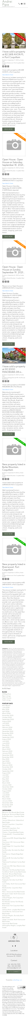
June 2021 (5, 777)
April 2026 (5, 711)
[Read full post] (14, 42)
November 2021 (7, 767)
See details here (7, 75)
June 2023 (5, 743)
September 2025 (8, 719)
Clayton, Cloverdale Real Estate (13, 832)
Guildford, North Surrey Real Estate (14, 872)
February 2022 (7, 765)
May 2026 (5, 709)
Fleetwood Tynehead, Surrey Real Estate (15, 664)
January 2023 (7, 753)
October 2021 (6, 769)
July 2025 (5, 723)
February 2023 (7, 751)
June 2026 (5, 707)
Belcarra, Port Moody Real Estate (16, 648)
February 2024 (7, 727)
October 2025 (7, 717)
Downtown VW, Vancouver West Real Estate (12, 659)
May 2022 (5, 759)
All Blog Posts (6, 694)
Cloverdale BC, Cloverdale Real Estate (14, 656)
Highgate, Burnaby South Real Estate (14, 671)
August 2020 (6, 791)
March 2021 (6, 783)
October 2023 (7, 735)
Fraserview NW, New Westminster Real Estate (12, 665)
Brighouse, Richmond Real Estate (13, 814)
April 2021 (5, 781)
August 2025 (6, 721)
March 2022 (6, 763)
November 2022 (7, 757)
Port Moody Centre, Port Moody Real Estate (13, 677)
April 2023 (5, 747)
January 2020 (7, 801)
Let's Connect (14, 971)
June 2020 (6, 795)
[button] (12, 946)
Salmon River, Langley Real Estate (13, 909)
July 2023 (5, 741)
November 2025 (7, 715)
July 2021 (5, 775)
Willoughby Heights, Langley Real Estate (11, 685)
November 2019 (7, 805)
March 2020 (6, 799)
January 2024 (7, 729)
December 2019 (7, 803)
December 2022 (7, 755)
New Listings (6, 696)
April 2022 (5, 761)
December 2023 (7, 731)
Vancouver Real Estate (18, 684)
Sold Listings (6, 700)
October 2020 (7, 789)
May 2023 (5, 745)
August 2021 (6, 773)
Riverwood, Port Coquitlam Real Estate (11, 679)
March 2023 (6, 749)
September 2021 (7, 771)
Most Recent (6, 705)
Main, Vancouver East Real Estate (13, 892)
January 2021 (6, 785)
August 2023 (6, 739)
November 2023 (7, 733)
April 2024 (5, 725)
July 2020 (5, 793)
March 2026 (6, 713)
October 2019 (6, 807)
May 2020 (5, 797)
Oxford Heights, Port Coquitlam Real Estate (15, 676)
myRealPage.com (17, 980)
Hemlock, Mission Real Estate (12, 874)
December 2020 (7, 787)
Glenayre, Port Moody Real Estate (10, 667)
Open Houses (6, 698)
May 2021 (5, 779)
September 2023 (8, 737)
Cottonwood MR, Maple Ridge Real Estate (11, 657)
